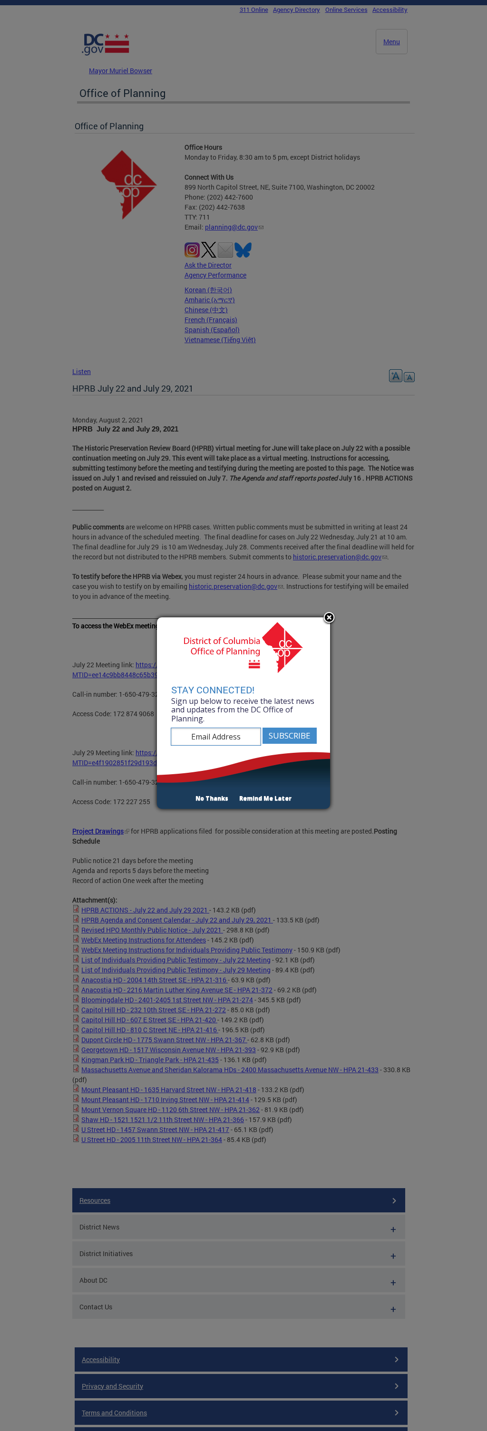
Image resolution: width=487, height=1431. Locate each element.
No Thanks (211, 798)
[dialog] (243, 713)
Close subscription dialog (329, 618)
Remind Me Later (265, 798)
